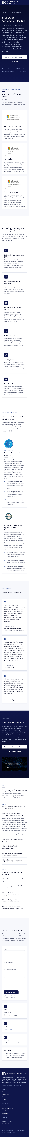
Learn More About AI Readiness (13, 747)
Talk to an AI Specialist (14, 751)
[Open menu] (25, 2)
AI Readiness (5, 1113)
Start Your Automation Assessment (14, 57)
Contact (4, 1099)
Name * (6, 949)
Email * (6, 956)
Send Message (10, 992)
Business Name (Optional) (10, 969)
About (3, 1092)
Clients (3, 1096)
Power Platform (5, 1111)
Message (6, 976)
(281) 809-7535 (8, 1029)
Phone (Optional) (8, 962)
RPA (3, 1106)
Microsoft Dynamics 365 (8, 1108)
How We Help (14, 61)
